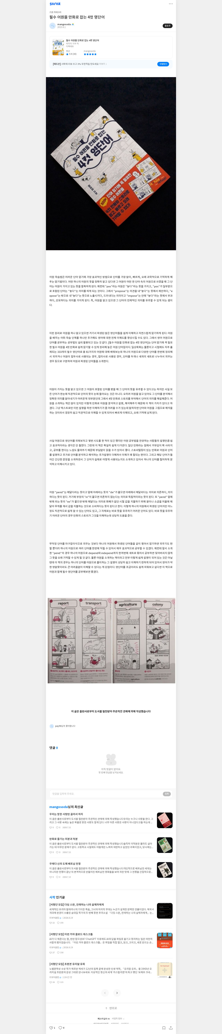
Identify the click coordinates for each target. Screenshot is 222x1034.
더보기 (171, 4)
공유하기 (171, 1028)
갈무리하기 (164, 1028)
